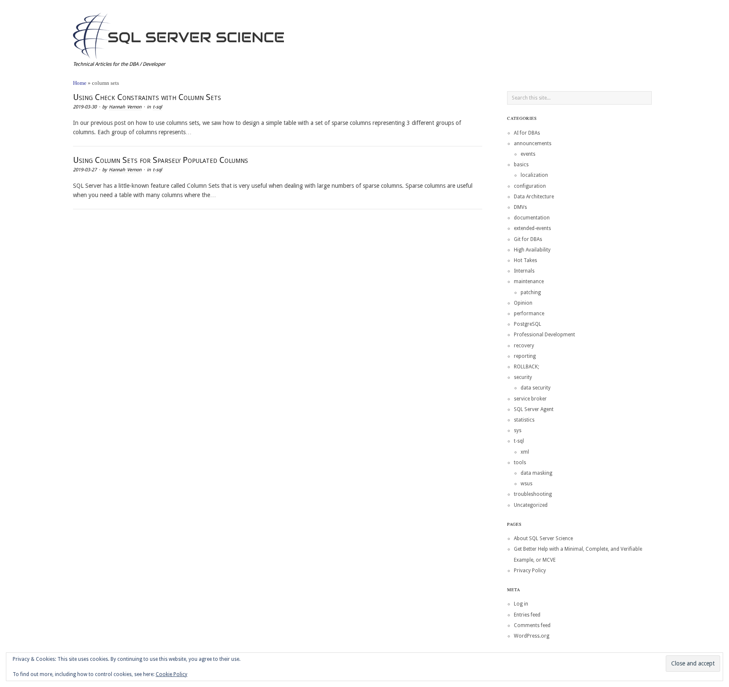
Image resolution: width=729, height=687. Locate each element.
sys (517, 430)
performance (529, 313)
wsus (526, 484)
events (528, 154)
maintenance (529, 281)
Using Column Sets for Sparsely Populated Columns (160, 160)
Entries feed (527, 615)
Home (79, 83)
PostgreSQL (527, 324)
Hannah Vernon (125, 107)
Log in (521, 604)
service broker (530, 399)
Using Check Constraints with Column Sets (147, 97)
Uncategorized (531, 505)
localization (534, 175)
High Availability (532, 250)
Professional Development (544, 335)
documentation (532, 218)
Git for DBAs (528, 239)
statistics (524, 420)
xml (525, 452)
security (523, 377)
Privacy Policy (530, 570)
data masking (536, 473)
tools (520, 462)
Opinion (523, 303)
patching (531, 292)
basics (521, 165)
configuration (530, 186)
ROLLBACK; (526, 367)
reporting (525, 356)
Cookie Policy (171, 674)
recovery (524, 346)
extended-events (532, 228)
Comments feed (532, 625)
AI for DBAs (527, 133)
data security (536, 388)
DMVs (520, 207)
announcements (532, 143)
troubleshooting (533, 494)
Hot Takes (525, 260)
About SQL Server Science (543, 538)
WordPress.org (531, 636)
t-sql (157, 107)
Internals (524, 271)
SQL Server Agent (534, 409)
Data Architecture (534, 197)
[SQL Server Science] (178, 35)
